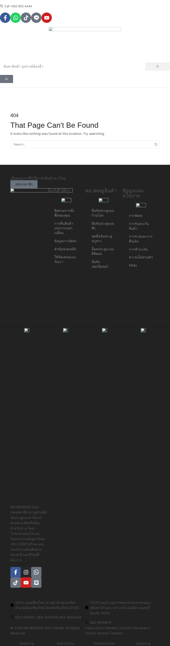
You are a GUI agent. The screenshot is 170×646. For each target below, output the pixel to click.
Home (77, 94)
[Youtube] (46, 17)
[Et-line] (36, 17)
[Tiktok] (26, 17)
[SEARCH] (156, 144)
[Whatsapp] (15, 17)
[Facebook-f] (5, 17)
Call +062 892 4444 (18, 6)
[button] (6, 79)
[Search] (157, 66)
